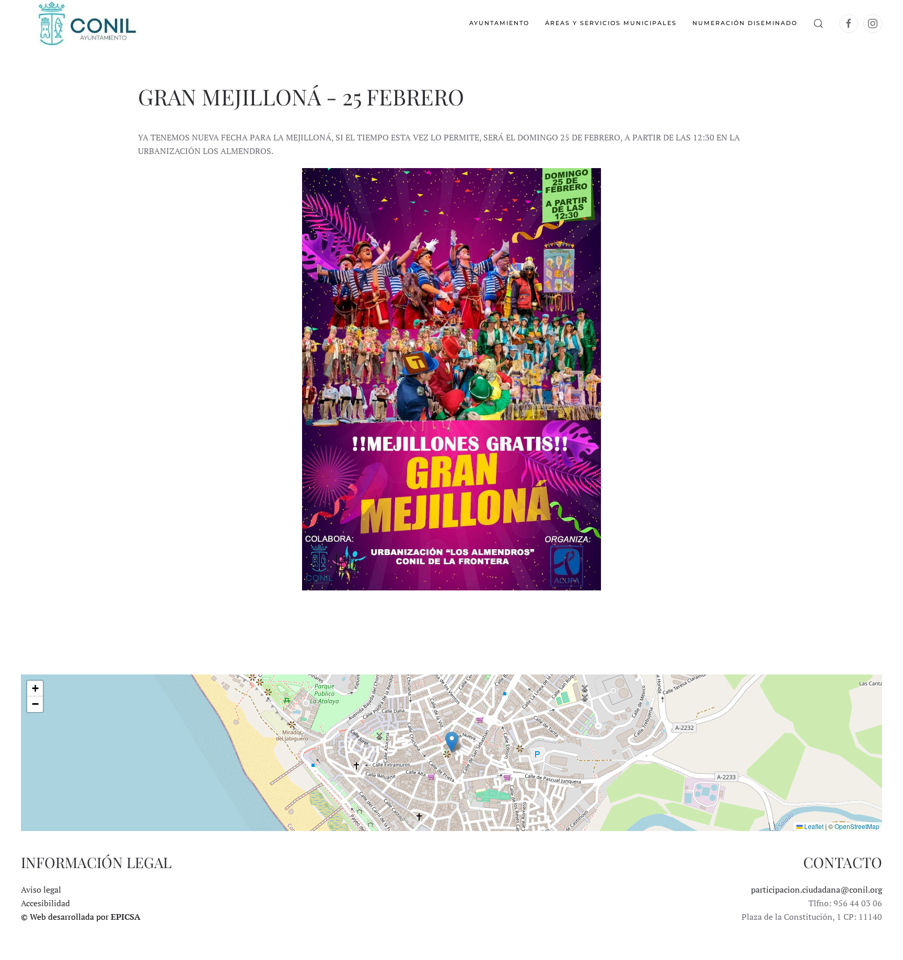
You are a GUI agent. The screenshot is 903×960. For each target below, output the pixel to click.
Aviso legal (41, 889)
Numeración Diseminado (744, 23)
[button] (818, 23)
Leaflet (813, 826)
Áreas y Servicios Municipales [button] (611, 23)
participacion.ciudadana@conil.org (816, 889)
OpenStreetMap (857, 826)
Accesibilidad (45, 903)
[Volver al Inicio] (86, 23)
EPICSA (126, 916)
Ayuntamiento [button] (499, 23)
